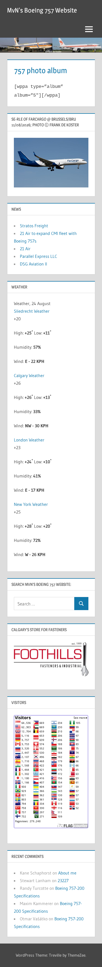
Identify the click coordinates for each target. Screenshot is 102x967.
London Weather (29, 440)
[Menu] (89, 29)
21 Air (25, 248)
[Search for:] (44, 603)
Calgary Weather (29, 375)
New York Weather (31, 504)
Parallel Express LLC (38, 256)
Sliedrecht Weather (32, 311)
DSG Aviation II (33, 264)
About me (67, 873)
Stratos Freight (34, 225)
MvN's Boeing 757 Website (42, 10)
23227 (63, 880)
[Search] (81, 603)
